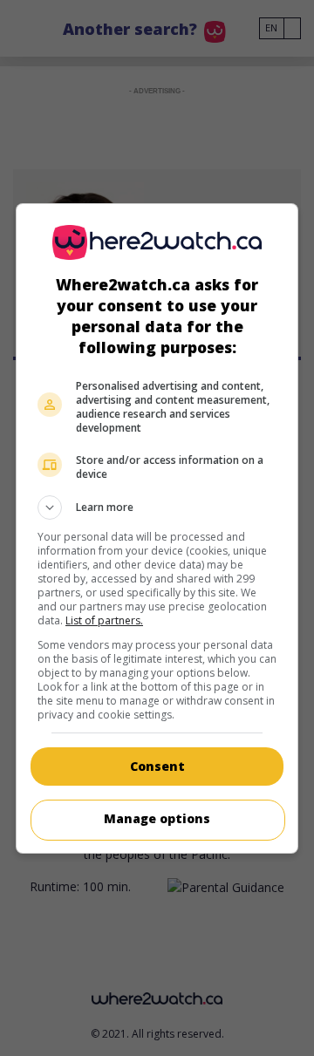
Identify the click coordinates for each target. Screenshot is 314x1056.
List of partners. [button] (104, 620)
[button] (157, 507)
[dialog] (157, 528)
